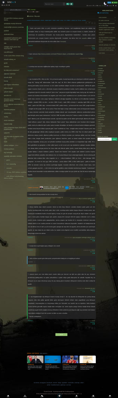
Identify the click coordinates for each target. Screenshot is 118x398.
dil (99, 121)
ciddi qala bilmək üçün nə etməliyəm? (107, 33)
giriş (110, 2)
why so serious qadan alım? (87, 198)
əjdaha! (30, 45)
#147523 (92, 200)
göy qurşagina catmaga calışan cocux (84, 237)
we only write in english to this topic (14, 137)
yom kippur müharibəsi (11, 84)
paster (58, 20)
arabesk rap (74, 20)
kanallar (102, 65)
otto (5, 43)
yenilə (13, 10)
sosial (100, 109)
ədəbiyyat (101, 70)
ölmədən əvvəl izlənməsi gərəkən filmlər (15, 99)
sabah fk (6, 133)
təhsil (100, 77)
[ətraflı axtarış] (71, 4)
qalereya (110, 5)
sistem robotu (91, 266)
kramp (6, 81)
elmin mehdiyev (9, 120)
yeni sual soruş (103, 13)
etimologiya (101, 111)
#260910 (92, 290)
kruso (93, 250)
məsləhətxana (107, 10)
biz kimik (36, 382)
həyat (100, 132)
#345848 (92, 322)
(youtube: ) (31, 261)
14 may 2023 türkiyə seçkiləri (16, 172)
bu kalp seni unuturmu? (11, 70)
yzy (94, 70)
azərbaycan (101, 126)
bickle (93, 45)
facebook (49, 382)
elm (99, 89)
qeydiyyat (115, 2)
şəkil (99, 130)
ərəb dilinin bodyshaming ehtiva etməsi (14, 177)
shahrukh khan (9, 34)
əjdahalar (31, 16)
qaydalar (64, 382)
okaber (54, 20)
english (100, 124)
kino (99, 75)
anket (100, 96)
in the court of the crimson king (14, 55)
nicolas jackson (9, 149)
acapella (84, 38)
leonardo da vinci (90, 288)
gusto (6, 63)
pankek (6, 31)
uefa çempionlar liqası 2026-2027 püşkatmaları (15, 128)
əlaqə (59, 382)
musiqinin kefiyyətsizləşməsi (33, 20)
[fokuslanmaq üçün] (9, 5)
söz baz (68, 385)
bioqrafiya (101, 119)
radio (105, 5)
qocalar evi (7, 95)
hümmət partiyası (9, 109)
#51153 (93, 60)
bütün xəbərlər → (44, 353)
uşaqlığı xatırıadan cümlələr (13, 156)
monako (9, 168)
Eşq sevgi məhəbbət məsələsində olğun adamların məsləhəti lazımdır (107, 40)
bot (99, 113)
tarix (99, 92)
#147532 (92, 239)
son (95, 5)
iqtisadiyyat (101, 115)
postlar (99, 5)
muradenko (91, 58)
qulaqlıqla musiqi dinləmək (12, 23)
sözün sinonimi (107, 17)
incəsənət (101, 94)
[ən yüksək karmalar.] (116, 5)
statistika (71, 382)
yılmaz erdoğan (11, 145)
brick (93, 179)
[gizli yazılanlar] (7, 5)
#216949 (92, 267)
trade (5, 142)
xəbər (100, 98)
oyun (100, 104)
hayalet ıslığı (8, 124)
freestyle (62, 41)
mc (83, 31)
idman (100, 79)
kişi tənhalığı (8, 152)
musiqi (100, 72)
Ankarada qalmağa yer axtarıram (107, 45)
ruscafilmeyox (8, 52)
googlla (38, 16)
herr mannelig (11, 164)
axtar (114, 139)
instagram (43, 382)
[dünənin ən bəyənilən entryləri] (114, 5)
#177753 (92, 252)
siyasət (100, 85)
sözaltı (100, 68)
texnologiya (101, 83)
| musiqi (32, 9)
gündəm (19, 10)
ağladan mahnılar (9, 74)
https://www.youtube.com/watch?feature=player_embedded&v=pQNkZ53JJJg (60, 54)
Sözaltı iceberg (9, 59)
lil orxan (79, 20)
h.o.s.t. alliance (67, 20)
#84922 (93, 180)
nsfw (100, 128)
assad (93, 320)
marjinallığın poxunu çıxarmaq (14, 27)
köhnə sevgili (8, 88)
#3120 (93, 47)
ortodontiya (7, 113)
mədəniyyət (101, 106)
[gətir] (68, 4)
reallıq (6, 117)
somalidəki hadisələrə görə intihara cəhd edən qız (13, 38)
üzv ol (61, 334)
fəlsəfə (100, 100)
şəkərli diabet (8, 92)
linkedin (15, 66)
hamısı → (93, 187)
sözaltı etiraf (8, 77)
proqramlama (102, 87)
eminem (42, 20)
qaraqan (84, 20)
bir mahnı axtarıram (107, 20)
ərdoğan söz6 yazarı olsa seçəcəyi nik (12, 47)
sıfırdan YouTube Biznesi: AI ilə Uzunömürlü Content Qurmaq (107, 49)
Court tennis (107, 53)
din (99, 102)
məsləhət (90, 5)
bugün (4, 5)
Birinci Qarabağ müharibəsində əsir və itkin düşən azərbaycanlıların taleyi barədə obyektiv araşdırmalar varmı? (107, 26)
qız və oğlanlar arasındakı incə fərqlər (14, 105)
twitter (55, 382)
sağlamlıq (101, 81)
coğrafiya (101, 117)
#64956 (93, 72)
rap (28, 9)
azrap (61, 20)
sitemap (76, 382)
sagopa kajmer (48, 20)
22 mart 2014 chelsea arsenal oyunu (13, 19)
